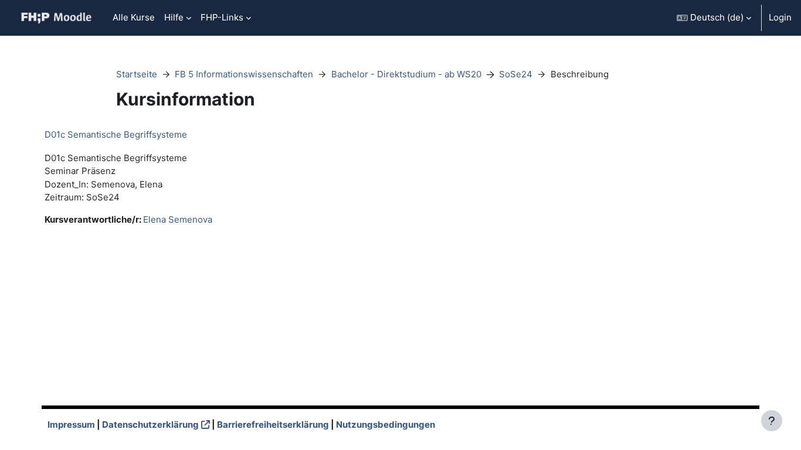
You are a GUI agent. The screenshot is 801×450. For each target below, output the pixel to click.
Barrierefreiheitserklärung (273, 424)
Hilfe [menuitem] (174, 17)
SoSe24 (515, 74)
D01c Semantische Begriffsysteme (116, 134)
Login (780, 17)
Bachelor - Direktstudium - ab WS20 (406, 74)
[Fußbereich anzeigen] (771, 420)
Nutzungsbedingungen (385, 424)
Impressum (71, 424)
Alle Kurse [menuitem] (134, 17)
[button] (714, 18)
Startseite (136, 74)
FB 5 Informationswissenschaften (244, 74)
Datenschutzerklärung (150, 424)
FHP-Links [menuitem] (222, 17)
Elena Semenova (177, 219)
